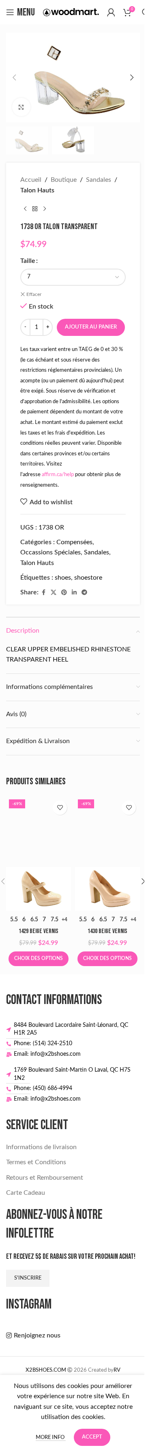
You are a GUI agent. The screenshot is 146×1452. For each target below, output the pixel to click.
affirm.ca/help (58, 474)
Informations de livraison (41, 1147)
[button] (14, 77)
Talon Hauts (37, 190)
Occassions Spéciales (50, 552)
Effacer (33, 294)
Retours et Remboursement (44, 1177)
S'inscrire (27, 1278)
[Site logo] (71, 12)
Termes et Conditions (36, 1162)
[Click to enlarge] (21, 107)
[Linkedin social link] (74, 592)
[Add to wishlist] (60, 808)
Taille (27, 261)
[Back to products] (35, 209)
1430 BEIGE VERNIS (107, 931)
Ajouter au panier (91, 327)
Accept (92, 1437)
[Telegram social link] (84, 592)
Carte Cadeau (25, 1192)
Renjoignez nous (37, 1335)
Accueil (30, 180)
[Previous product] (25, 209)
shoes (63, 577)
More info (51, 1437)
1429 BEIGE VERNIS (38, 931)
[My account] (111, 12)
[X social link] (53, 592)
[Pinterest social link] (64, 592)
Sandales (98, 180)
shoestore (88, 577)
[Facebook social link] (43, 592)
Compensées (74, 542)
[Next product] (44, 209)
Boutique (64, 180)
